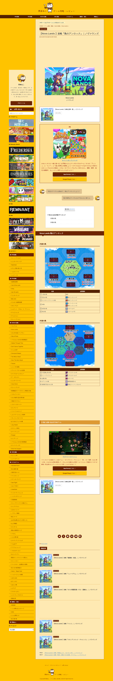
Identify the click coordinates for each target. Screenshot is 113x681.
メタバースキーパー (16, 404)
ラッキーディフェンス (17, 492)
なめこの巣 (14, 584)
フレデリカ (14, 326)
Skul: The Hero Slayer (17, 360)
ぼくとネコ (14, 581)
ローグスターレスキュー (17, 373)
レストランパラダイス (17, 595)
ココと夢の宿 (14, 537)
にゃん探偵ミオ (15, 615)
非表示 (72, 209)
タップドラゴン (15, 506)
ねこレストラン (15, 554)
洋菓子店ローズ (15, 472)
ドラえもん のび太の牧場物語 (19, 442)
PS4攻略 (30, 16)
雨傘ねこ (96, 16)
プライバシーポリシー (55, 665)
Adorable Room (15, 465)
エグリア (13, 588)
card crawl (14, 578)
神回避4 (13, 605)
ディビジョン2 (15, 312)
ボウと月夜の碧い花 (16, 268)
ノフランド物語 (15, 513)
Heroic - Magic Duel (16, 571)
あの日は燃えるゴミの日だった (19, 520)
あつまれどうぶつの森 (17, 421)
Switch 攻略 (43, 16)
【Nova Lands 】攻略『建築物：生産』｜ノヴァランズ (69, 558)
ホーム (46, 665)
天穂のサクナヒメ (16, 401)
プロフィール (21, 103)
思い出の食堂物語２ (16, 567)
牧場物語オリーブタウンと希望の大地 (21, 390)
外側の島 (53, 222)
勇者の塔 (13, 598)
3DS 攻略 (56, 16)
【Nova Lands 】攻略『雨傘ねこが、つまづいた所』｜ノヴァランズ (63, 653)
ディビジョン (14, 316)
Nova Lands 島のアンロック (57, 215)
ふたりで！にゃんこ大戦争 (18, 414)
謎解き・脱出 (83, 16)
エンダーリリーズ (16, 380)
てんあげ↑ (14, 544)
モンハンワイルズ (16, 258)
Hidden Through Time (17, 343)
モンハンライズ (15, 387)
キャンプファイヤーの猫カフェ (19, 503)
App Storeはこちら (68, 174)
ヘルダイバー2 (15, 271)
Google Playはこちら (69, 179)
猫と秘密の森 (14, 469)
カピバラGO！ (15, 486)
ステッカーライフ (16, 479)
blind (12, 612)
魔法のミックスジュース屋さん (19, 557)
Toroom (13, 363)
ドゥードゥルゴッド (16, 411)
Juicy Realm (14, 425)
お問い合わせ (65, 665)
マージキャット (15, 475)
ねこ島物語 (14, 523)
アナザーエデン (15, 591)
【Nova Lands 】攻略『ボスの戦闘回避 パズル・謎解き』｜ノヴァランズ (75, 589)
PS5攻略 (17, 16)
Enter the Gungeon (16, 448)
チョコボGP (14, 350)
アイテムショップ (16, 547)
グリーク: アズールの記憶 (18, 370)
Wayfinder (14, 265)
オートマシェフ (15, 431)
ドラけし (13, 533)
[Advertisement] (70, 50)
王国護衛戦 (14, 499)
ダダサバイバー (15, 510)
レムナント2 (14, 275)
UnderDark (14, 489)
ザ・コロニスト (15, 377)
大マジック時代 (15, 428)
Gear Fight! (14, 482)
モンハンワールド (16, 319)
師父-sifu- (13, 299)
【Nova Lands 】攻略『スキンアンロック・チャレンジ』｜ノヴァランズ (75, 639)
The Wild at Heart (16, 356)
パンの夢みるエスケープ (17, 608)
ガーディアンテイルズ (17, 540)
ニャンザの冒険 (15, 367)
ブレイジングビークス (17, 418)
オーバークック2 (15, 445)
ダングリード (14, 407)
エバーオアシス (15, 458)
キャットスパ (14, 561)
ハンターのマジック (16, 496)
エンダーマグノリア (16, 261)
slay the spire (14, 292)
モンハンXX (14, 455)
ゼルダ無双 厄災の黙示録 (17, 397)
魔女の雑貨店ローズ (16, 530)
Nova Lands (44, 543)
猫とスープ (14, 516)
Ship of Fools (14, 336)
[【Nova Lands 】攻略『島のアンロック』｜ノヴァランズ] (71, 536)
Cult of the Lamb (15, 285)
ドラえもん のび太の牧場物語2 (19, 339)
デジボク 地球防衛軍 (16, 302)
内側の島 (53, 218)
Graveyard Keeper (16, 353)
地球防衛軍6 (14, 282)
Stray (12, 288)
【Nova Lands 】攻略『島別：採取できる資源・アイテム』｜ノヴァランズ (65, 655)
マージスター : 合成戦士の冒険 (19, 564)
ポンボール (14, 527)
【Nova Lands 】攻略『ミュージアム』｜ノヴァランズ (69, 573)
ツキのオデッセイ (16, 550)
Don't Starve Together (17, 346)
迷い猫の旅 (14, 618)
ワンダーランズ (15, 295)
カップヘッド (14, 438)
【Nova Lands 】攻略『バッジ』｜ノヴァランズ (67, 623)
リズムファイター (16, 394)
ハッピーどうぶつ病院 (17, 574)
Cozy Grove (14, 384)
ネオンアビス (14, 305)
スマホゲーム (70, 16)
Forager (13, 435)
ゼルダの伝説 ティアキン (17, 333)
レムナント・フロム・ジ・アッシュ (20, 309)
